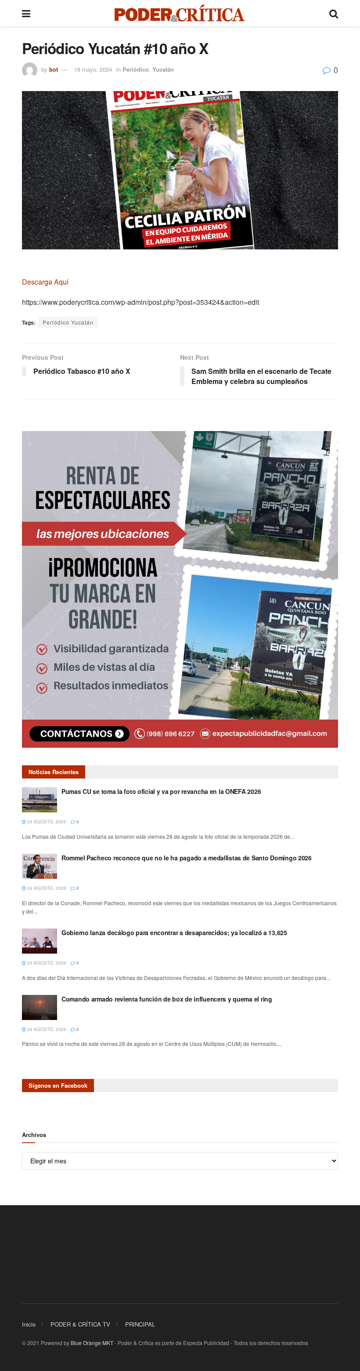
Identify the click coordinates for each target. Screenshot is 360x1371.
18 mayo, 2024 (93, 69)
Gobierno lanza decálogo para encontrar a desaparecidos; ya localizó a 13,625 (174, 932)
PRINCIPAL (140, 1324)
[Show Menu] (26, 13)
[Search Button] (333, 13)
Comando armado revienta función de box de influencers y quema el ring (166, 998)
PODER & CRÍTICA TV (80, 1324)
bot (53, 69)
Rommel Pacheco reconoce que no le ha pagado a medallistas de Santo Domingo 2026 (186, 857)
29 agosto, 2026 (46, 822)
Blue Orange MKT (92, 1342)
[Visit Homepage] (179, 13)
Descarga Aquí (46, 282)
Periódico (135, 69)
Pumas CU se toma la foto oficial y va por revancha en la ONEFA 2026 (161, 791)
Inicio (29, 1324)
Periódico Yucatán (68, 322)
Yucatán (163, 69)
